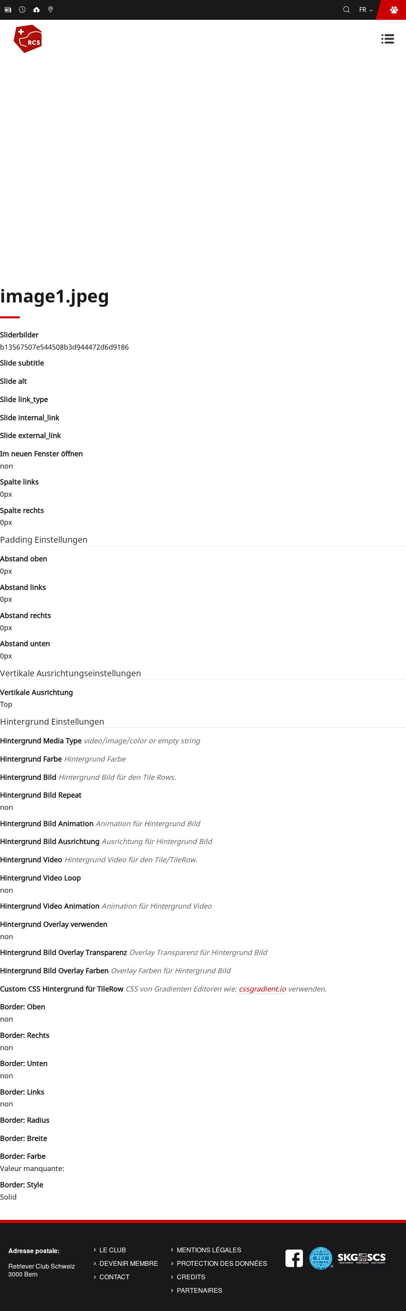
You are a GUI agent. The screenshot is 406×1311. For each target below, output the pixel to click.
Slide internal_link (29, 417)
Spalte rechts (22, 510)
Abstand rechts (25, 615)
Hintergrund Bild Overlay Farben (115, 970)
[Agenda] (23, 10)
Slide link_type (24, 399)
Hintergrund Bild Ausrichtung (106, 841)
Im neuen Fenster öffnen (41, 453)
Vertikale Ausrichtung (36, 692)
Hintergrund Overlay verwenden (53, 924)
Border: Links (22, 1092)
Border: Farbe (23, 1156)
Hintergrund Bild (88, 777)
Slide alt (13, 381)
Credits (191, 1277)
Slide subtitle (22, 362)
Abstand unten (25, 643)
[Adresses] (52, 10)
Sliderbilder (19, 334)
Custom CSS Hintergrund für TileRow (163, 988)
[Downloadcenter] (37, 10)
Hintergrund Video (98, 859)
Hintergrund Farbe (62, 759)
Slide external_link (30, 435)
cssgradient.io (262, 988)
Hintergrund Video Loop (40, 877)
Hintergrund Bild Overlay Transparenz (133, 952)
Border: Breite (23, 1138)
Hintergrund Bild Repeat (41, 795)
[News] (9, 10)
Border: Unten (24, 1063)
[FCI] (321, 1257)
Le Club (113, 1250)
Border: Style (21, 1184)
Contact (115, 1277)
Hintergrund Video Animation (106, 906)
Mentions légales (209, 1250)
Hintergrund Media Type (100, 740)
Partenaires (199, 1290)
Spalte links (19, 481)
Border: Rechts (25, 1035)
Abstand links (23, 587)
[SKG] (361, 1257)
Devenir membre (129, 1263)
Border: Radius (25, 1120)
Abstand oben (23, 558)
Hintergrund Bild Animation (100, 823)
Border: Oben (22, 1006)
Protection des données (222, 1263)
